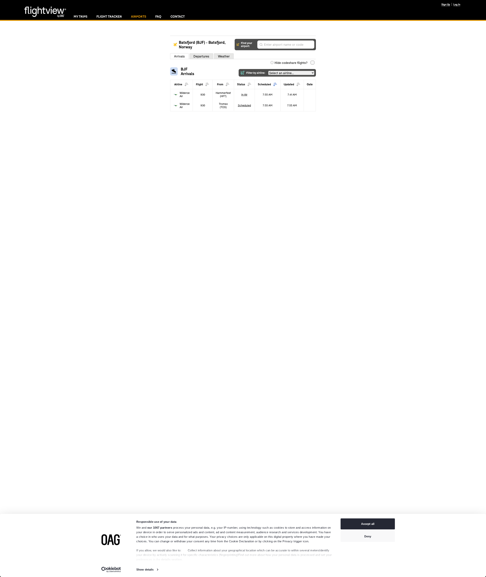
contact (177, 16)
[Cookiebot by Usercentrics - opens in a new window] (111, 569)
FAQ (158, 16)
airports (138, 16)
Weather (224, 56)
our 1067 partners (159, 527)
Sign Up (445, 4)
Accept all (367, 523)
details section (171, 559)
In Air (244, 94)
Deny (367, 536)
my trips (80, 16)
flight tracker (109, 16)
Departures (201, 56)
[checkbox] (312, 62)
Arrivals (179, 56)
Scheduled (244, 105)
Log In (456, 4)
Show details (145, 569)
